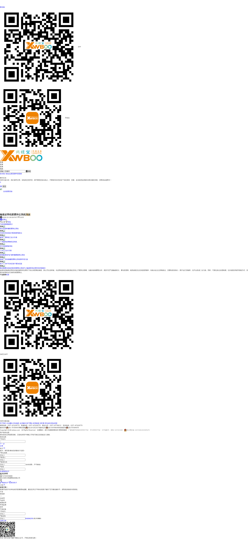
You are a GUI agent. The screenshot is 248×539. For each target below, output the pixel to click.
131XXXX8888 (7, 476)
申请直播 (19, 174)
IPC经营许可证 (95, 430)
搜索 (28, 171)
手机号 (3, 511)
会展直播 (12, 174)
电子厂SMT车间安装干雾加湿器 (11, 264)
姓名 (1, 473)
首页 (1, 174)
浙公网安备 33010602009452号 (138, 430)
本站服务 (16, 423)
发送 (4, 186)
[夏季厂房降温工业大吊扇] (4, 235)
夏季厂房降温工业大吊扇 (8, 237)
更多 (7, 275)
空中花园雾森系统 (6, 246)
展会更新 (54, 423)
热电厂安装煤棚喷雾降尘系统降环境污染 (14, 259)
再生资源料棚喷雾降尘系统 (9, 228)
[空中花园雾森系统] (4, 244)
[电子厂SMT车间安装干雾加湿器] (4, 261)
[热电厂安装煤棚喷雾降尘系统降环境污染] (4, 257)
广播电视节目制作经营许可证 (78, 430)
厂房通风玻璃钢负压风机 (8, 242)
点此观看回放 (7, 191)
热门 (4, 174)
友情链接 (36, 423)
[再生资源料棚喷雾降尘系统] (4, 226)
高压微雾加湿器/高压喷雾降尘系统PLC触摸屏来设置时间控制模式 (22, 268)
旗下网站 (29, 423)
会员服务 (23, 423)
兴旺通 (42, 423)
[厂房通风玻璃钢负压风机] (4, 239)
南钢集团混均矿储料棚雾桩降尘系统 (12, 255)
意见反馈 (48, 423)
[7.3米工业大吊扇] (4, 248)
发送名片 (14, 482)
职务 (2, 467)
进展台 (4, 219)
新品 (7, 174)
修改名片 (5, 482)
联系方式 (3, 462)
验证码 (3, 516)
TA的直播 (3, 224)
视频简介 (10, 224)
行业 (1, 492)
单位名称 (3, 453)
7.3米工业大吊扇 (5, 250)
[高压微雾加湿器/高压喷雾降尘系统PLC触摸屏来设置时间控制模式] (4, 266)
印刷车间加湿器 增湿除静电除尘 (11, 233)
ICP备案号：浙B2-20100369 (112, 430)
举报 (9, 222)
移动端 (2, 7)
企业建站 (10, 423)
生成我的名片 (4, 471)
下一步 (2, 444)
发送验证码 (29, 518)
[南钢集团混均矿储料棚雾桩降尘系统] (4, 253)
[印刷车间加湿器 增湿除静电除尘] (4, 231)
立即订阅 (3, 521)
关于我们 (3, 423)
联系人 (3, 457)
